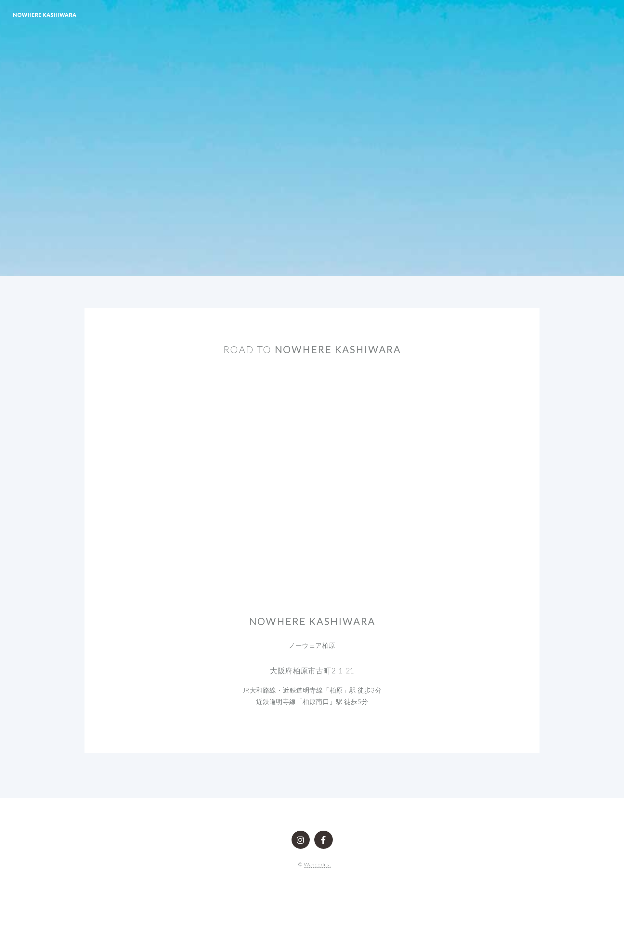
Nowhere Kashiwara (45, 15)
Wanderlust (317, 864)
